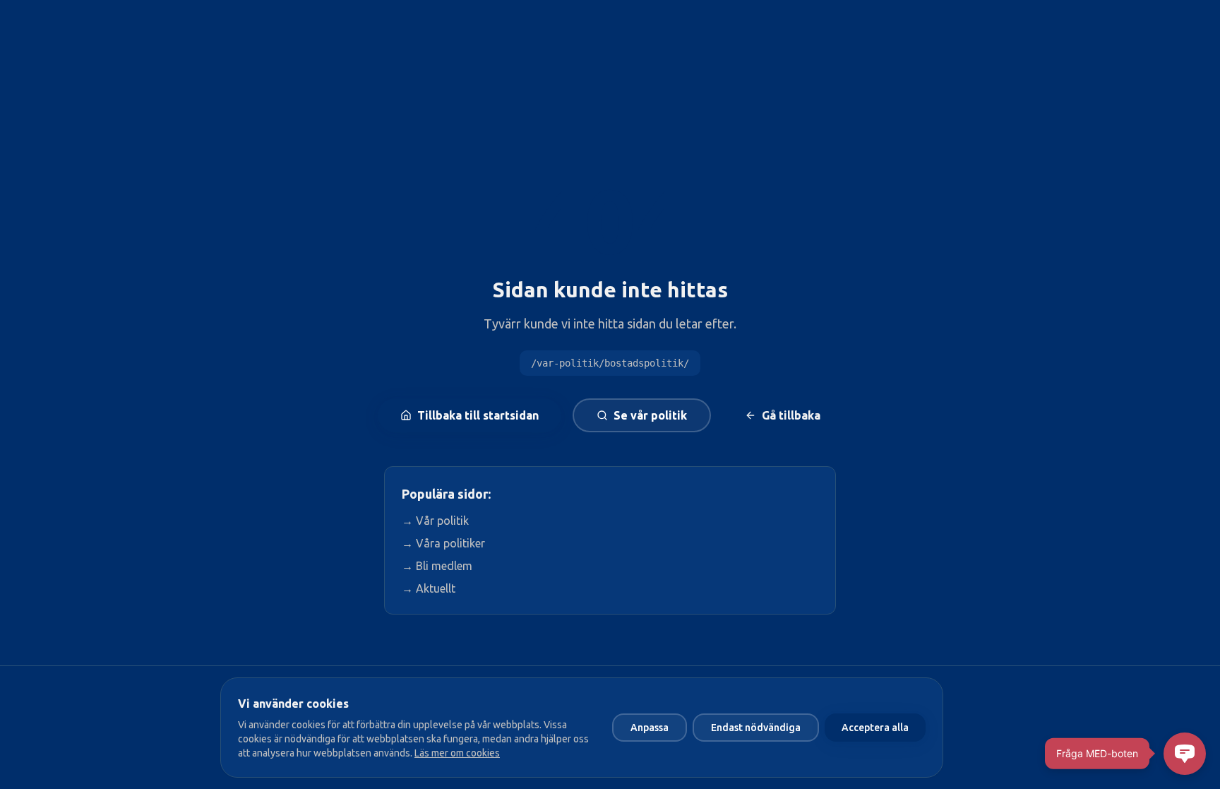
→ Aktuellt (428, 588)
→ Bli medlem (437, 565)
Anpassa (649, 727)
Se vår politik (650, 415)
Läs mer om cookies (457, 753)
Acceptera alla (875, 727)
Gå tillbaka (791, 415)
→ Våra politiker (443, 543)
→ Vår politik (435, 520)
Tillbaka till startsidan (478, 415)
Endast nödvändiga (756, 727)
